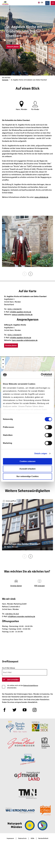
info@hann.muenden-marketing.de (21, 616)
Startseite (5, 80)
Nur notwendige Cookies (27, 476)
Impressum (10, 838)
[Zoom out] (3, 363)
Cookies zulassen (27, 461)
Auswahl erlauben (27, 469)
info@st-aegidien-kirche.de (20, 312)
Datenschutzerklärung (30, 685)
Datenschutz (22, 838)
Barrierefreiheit (43, 838)
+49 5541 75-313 (12, 614)
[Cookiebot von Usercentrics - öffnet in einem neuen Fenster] (41, 374)
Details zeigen (40, 453)
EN (42, 3)
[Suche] (47, 3)
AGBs (32, 838)
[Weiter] (30, 274)
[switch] (48, 427)
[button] (13, 47)
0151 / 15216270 (14, 309)
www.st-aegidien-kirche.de (22, 314)
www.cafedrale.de (41, 197)
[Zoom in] (3, 360)
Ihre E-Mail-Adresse (8, 668)
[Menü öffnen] (53, 3)
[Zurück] (25, 274)
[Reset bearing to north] (3, 367)
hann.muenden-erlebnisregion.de (24, 340)
